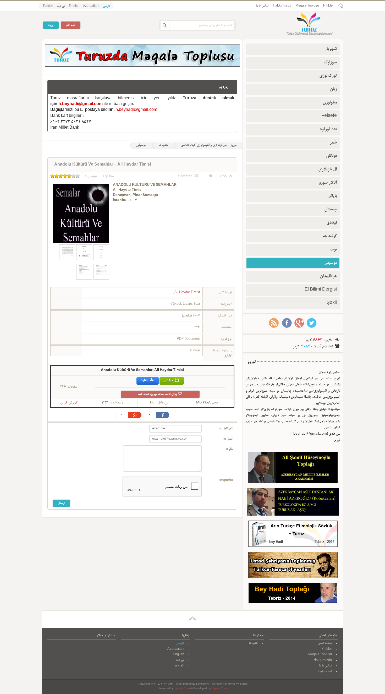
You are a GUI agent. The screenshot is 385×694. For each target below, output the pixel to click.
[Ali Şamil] (293, 468)
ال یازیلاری (327, 169)
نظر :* (229, 449)
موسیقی (141, 145)
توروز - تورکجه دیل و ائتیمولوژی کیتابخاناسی (208, 145)
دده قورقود (328, 129)
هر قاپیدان (328, 276)
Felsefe (329, 116)
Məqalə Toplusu (307, 6)
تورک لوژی (328, 76)
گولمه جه (330, 236)
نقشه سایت (325, 671)
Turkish (48, 6)
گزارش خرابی (69, 403)
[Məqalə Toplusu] (142, 66)
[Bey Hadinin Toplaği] (293, 594)
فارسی (106, 6)
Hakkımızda (282, 6)
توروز (251, 362)
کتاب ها (163, 145)
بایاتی (332, 196)
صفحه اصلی (324, 643)
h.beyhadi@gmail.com (80, 104)
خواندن (169, 380)
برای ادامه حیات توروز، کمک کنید (158, 394)
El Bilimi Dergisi (321, 289)
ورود (50, 25)
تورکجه (61, 6)
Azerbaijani (91, 6)
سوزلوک (330, 62)
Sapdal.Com (182, 688)
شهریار (331, 49)
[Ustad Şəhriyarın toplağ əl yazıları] (293, 566)
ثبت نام (70, 25)
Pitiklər (328, 6)
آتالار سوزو (328, 183)
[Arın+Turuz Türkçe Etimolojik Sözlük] (293, 535)
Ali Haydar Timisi (187, 292)
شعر (333, 142)
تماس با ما (262, 6)
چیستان (330, 209)
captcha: (226, 480)
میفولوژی (330, 102)
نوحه (333, 249)
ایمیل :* (228, 439)
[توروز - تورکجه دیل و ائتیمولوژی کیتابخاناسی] (304, 24)
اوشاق (331, 223)
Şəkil (332, 303)
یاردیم (223, 87)
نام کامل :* (226, 429)
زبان (333, 89)
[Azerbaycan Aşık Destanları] (293, 503)
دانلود (145, 380)
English (74, 6)
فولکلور (331, 156)
